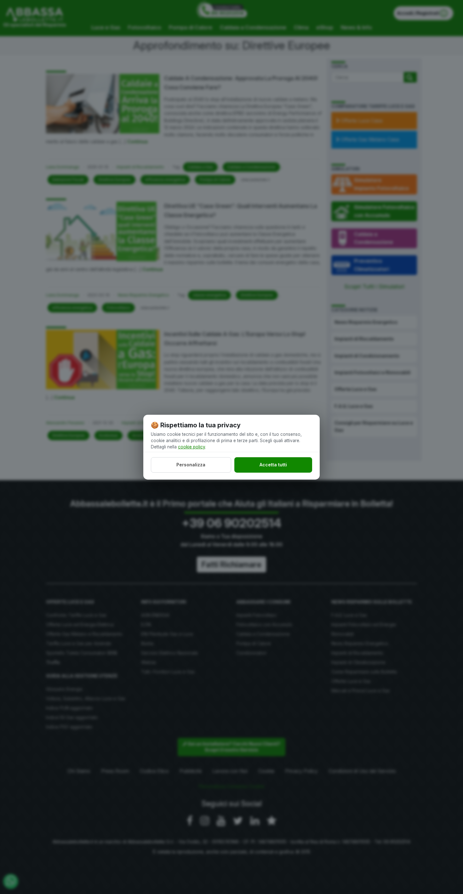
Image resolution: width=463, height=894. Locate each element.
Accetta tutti (273, 464)
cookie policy (191, 446)
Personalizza (190, 464)
